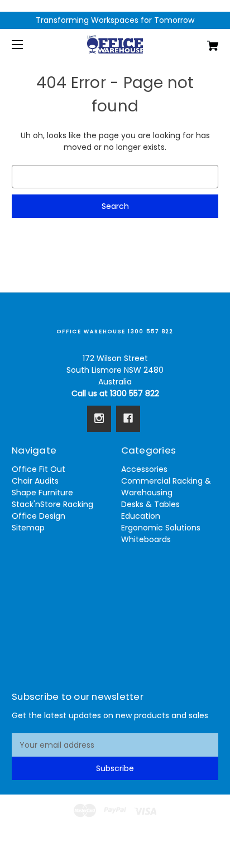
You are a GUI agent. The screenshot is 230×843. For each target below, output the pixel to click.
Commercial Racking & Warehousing (166, 486)
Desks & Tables (150, 504)
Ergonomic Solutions (160, 527)
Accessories (144, 469)
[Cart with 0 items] (197, 41)
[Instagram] (99, 418)
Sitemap (28, 527)
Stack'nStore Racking (52, 504)
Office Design (38, 516)
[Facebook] (128, 418)
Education (140, 516)
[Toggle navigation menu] (27, 44)
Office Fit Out (38, 469)
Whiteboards (146, 539)
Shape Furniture (42, 492)
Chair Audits (35, 480)
